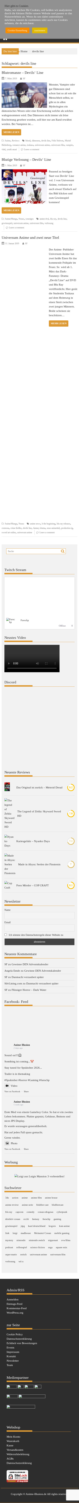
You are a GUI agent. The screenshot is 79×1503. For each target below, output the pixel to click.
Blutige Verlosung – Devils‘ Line (26, 159)
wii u (21, 1261)
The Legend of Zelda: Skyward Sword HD (39, 813)
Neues (21, 219)
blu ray (53, 219)
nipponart (53, 1240)
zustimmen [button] (39, 30)
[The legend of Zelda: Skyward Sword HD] (9, 813)
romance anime (19, 145)
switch (23, 1254)
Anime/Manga (11, 219)
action (15, 1197)
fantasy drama (39, 528)
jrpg (23, 1226)
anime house (51, 1197)
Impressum (13, 1351)
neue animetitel (53, 528)
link (7, 1233)
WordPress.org (15, 1312)
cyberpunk (62, 1212)
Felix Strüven (57, 140)
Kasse (10, 1445)
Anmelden (13, 1299)
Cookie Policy (15, 1334)
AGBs (10, 1458)
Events (10, 1347)
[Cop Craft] (9, 885)
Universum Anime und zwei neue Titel (30, 237)
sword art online (9, 532)
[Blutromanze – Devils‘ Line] (24, 84)
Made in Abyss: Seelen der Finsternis (39, 864)
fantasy (35, 1219)
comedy (31, 1212)
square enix (61, 1247)
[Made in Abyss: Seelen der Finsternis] (9, 864)
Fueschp (25, 620)
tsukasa (30, 145)
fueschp (46, 1219)
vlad (3, 149)
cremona (5, 528)
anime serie (27, 1204)
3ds (7, 1197)
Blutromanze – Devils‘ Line (22, 73)
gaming (57, 1219)
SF (24, 78)
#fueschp (44, 1080)
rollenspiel (21, 1247)
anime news (35, 523)
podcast (9, 1247)
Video (14, 1085)
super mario (11, 1254)
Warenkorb (13, 1441)
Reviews (15, 140)
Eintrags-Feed (14, 1303)
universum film (57, 145)
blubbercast (57, 1204)
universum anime (42, 145)
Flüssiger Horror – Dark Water (29, 989)
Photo (14, 1143)
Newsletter (13, 1360)
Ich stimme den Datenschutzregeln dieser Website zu (36, 935)
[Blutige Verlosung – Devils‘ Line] (24, 171)
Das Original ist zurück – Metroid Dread (39, 787)
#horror (22, 1080)
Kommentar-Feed (17, 1308)
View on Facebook (12, 1091)
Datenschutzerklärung (19, 1338)
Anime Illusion (22, 1045)
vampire (69, 145)
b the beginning (48, 523)
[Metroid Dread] (7, 787)
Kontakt (11, 1356)
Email (7, 922)
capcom (19, 1212)
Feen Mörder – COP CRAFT (32, 885)
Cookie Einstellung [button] (17, 30)
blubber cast (42, 1204)
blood (28, 140)
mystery (9, 1240)
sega (50, 1247)
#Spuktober (11, 1080)
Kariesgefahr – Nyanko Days (33, 841)
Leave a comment (31, 149)
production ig (67, 528)
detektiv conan (12, 1219)
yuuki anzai (12, 149)
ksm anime (64, 1226)
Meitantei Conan (42, 1233)
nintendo (21, 1240)
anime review (12, 1204)
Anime (7, 140)
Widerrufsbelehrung (18, 1454)
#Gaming (33, 1080)
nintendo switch (37, 1240)
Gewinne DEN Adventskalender (30, 964)
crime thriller (15, 528)
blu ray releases (63, 523)
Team (10, 1365)
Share (26, 1091)
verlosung (49, 223)
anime (25, 1197)
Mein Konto (13, 1436)
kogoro (52, 1226)
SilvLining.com (13, 983)
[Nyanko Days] (9, 841)
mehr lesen (11, 132)
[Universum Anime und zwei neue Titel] (24, 249)
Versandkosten (15, 1449)
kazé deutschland (36, 1226)
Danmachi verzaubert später (28, 977)
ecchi (26, 1219)
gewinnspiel (7, 223)
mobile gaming (61, 1233)
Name (7, 910)
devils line (45, 140)
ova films (65, 1240)
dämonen (36, 140)
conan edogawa (45, 1212)
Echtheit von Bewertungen (22, 1343)
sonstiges (30, 219)
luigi (15, 1233)
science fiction (37, 1247)
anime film (36, 1197)
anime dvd (44, 219)
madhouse (26, 1233)
